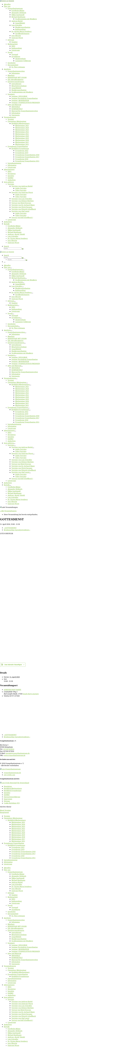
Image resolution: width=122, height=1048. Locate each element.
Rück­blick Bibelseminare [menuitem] (17, 820)
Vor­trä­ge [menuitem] (11, 999)
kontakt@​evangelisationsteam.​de (18, 753)
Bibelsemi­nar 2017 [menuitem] (18, 839)
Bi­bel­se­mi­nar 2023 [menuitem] (18, 826)
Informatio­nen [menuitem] (9, 985)
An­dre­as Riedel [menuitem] (17, 882)
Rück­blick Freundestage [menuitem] (16, 845)
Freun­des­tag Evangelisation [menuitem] (14, 843)
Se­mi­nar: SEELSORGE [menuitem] (19, 945)
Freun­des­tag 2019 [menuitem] (17, 849)
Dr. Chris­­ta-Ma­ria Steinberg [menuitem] (21, 886)
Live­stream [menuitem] (8, 864)
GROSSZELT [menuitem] (15, 955)
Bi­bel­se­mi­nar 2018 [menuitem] (18, 837)
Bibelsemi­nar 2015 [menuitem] (18, 841)
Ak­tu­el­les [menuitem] (7, 868)
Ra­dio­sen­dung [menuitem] (16, 901)
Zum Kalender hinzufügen (13, 665)
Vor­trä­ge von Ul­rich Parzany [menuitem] (21, 1014)
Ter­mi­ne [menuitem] (7, 816)
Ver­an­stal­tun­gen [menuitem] (10, 966)
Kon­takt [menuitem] (7, 1027)
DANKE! (7, 795)
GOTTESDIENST (10, 528)
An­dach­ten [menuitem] (12, 995)
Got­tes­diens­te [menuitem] (16, 932)
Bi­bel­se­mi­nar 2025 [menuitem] (18, 822)
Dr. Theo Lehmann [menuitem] (18, 916)
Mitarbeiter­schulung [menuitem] (19, 935)
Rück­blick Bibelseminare (13, 788)
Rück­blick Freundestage (12, 791)
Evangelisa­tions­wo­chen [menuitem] (16, 920)
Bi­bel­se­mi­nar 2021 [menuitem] (18, 831)
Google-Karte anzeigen (31, 694)
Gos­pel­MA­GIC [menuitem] (16, 937)
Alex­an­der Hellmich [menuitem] (18, 876)
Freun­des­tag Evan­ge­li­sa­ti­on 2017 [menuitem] (23, 854)
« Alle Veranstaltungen (8, 511)
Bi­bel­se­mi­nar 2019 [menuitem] (18, 835)
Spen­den (7, 793)
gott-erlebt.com (9, 775)
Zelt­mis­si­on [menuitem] (15, 922)
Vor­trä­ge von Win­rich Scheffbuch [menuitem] (23, 1016)
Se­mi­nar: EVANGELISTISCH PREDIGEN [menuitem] (25, 951)
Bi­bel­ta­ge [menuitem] (11, 924)
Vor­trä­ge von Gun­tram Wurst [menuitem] (22, 1004)
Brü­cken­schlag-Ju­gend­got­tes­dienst (17, 530)
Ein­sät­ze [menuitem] (14, 895)
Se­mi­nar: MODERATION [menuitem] (20, 949)
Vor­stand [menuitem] (14, 907)
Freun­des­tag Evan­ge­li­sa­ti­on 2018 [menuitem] (23, 852)
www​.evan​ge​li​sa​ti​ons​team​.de (14, 755)
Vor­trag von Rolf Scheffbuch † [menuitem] (22, 1020)
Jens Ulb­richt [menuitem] (16, 889)
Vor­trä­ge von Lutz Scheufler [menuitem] (21, 1006)
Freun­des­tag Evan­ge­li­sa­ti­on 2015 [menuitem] (23, 858)
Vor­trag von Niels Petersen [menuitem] (21, 1010)
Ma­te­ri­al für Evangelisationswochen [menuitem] (24, 960)
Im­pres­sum (8, 799)
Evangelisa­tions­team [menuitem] (15, 872)
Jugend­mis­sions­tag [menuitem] (10, 860)
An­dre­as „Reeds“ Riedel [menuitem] (16, 1037)
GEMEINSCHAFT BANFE (12, 690)
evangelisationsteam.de (12, 773)
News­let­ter (8, 786)
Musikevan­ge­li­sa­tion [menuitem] (18, 939)
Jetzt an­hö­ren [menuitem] (9, 997)
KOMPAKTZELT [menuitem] (17, 958)
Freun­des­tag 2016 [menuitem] (17, 856)
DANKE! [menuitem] (10, 993)
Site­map (7, 801)
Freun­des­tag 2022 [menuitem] (17, 847)
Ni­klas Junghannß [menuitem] (17, 878)
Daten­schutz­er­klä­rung (12, 797)
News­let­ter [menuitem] (12, 989)
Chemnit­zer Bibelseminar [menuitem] (13, 818)
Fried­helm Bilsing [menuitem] (17, 874)
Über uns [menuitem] (7, 870)
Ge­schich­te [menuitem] (12, 912)
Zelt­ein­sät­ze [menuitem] (8, 862)
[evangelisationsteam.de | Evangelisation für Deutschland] (7, 1)
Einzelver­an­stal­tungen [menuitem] (16, 930)
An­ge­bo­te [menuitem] (7, 918)
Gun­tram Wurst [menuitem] (17, 891)
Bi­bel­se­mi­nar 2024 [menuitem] (18, 824)
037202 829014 (8, 749)
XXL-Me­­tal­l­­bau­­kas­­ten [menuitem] (15, 928)
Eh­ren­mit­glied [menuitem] (13, 914)
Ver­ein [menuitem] (10, 905)
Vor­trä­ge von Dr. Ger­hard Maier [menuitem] (23, 1012)
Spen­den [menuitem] (11, 991)
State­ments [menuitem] (15, 964)
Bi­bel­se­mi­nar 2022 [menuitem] (18, 829)
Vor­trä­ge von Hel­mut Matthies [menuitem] (22, 1008)
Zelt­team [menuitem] (11, 893)
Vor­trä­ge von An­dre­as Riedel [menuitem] (22, 1001)
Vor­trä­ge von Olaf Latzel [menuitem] (20, 1018)
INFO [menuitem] (13, 899)
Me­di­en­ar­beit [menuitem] (13, 897)
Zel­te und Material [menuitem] (14, 953)
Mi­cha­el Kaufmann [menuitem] (18, 880)
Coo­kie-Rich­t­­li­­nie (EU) (12, 803)
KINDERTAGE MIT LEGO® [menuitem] (17, 926)
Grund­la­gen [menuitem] (15, 909)
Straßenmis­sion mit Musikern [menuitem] (22, 941)
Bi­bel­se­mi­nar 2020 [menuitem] (18, 833)
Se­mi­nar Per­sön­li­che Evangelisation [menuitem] (24, 947)
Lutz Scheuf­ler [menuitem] (16, 884)
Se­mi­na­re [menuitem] (11, 943)
